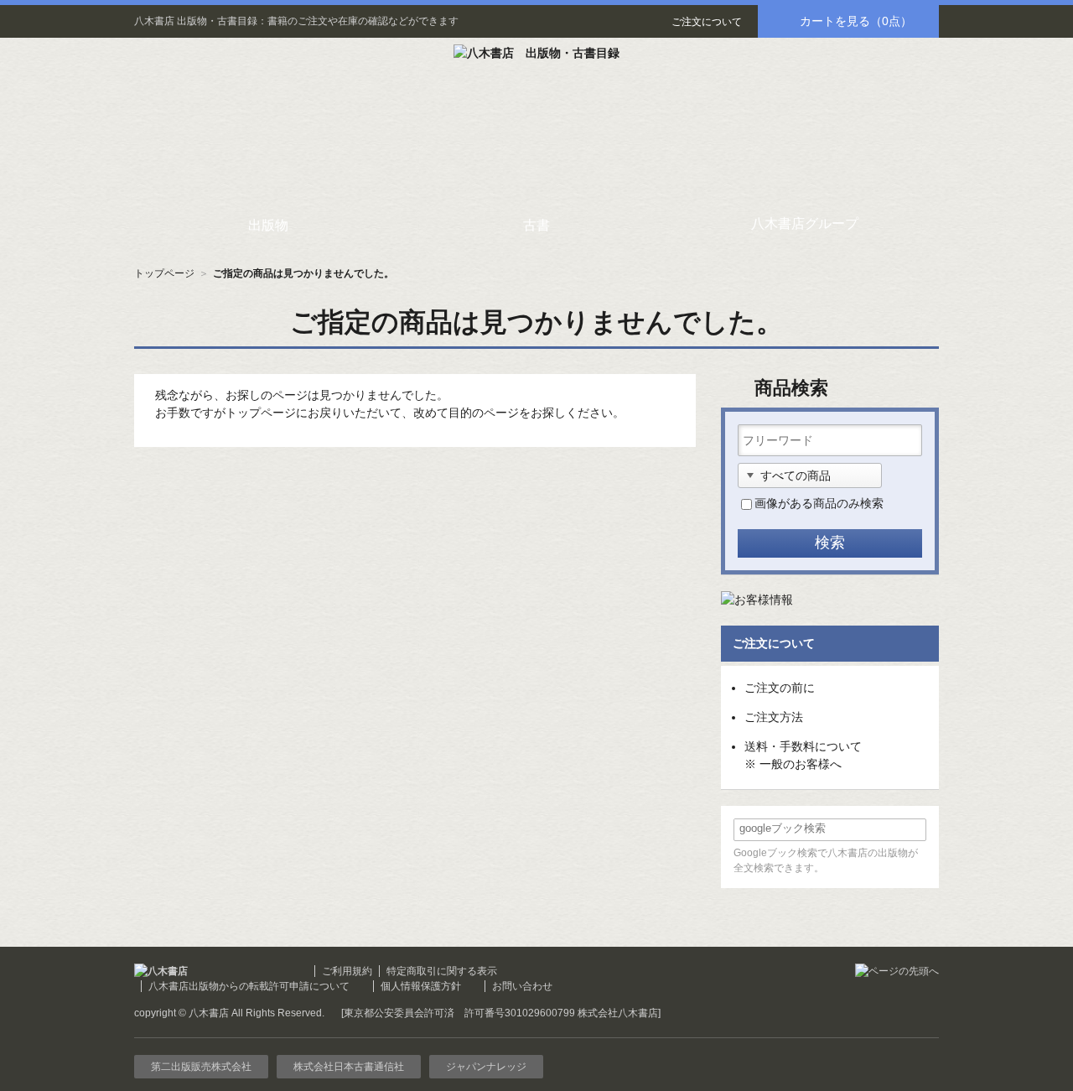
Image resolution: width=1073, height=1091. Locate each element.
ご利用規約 (347, 971)
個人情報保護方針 (421, 986)
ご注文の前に (779, 687)
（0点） (856, 21)
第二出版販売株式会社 (201, 1067)
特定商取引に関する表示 (441, 971)
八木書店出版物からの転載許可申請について (249, 986)
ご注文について (706, 22)
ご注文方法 (773, 717)
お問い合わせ (522, 986)
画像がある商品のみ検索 (819, 503)
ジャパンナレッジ (486, 1067)
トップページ (164, 273)
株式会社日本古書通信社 (348, 1067)
